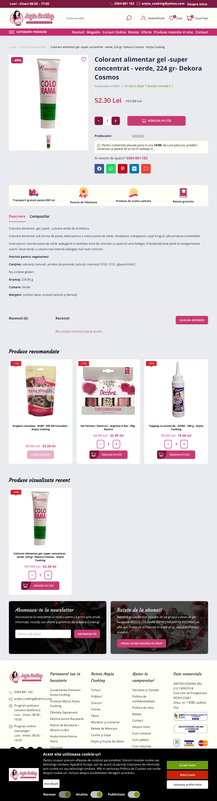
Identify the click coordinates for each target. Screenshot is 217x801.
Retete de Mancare (104, 729)
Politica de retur (143, 708)
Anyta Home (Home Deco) (63, 738)
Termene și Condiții (145, 690)
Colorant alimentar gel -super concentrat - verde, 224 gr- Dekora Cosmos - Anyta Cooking (40, 557)
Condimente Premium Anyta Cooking (65, 692)
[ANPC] (190, 717)
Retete (133, 32)
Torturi (96, 690)
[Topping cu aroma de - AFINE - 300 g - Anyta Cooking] (176, 391)
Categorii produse (31, 32)
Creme (95, 709)
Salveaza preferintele (188, 784)
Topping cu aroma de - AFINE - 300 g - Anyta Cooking (176, 427)
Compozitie (39, 216)
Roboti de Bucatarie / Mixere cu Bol (64, 727)
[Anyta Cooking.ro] (24, 774)
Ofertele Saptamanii (64, 713)
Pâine (95, 716)
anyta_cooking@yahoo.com (29, 699)
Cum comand (141, 733)
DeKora (138, 136)
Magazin (93, 32)
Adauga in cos (159, 121)
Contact (201, 32)
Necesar (49, 794)
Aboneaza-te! (87, 634)
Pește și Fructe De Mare (107, 742)
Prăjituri (96, 697)
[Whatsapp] (111, 168)
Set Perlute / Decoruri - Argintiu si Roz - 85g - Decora (108, 427)
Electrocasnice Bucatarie (66, 719)
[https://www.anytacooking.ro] (32, 18)
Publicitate (116, 794)
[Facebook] (99, 168)
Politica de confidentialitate (143, 699)
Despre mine (141, 727)
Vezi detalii (51, 784)
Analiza (82, 794)
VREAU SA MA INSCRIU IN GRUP (141, 643)
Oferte (146, 32)
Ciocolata (56, 748)
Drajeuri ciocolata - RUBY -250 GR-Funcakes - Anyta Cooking (41, 427)
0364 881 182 (137, 158)
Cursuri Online (114, 32)
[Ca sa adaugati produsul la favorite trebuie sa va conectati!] (83, 59)
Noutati (78, 32)
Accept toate (187, 765)
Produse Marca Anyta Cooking (64, 703)
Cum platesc (140, 740)
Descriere (17, 216)
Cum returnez (141, 746)
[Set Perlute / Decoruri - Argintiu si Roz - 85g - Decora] (108, 391)
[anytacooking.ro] (26, 677)
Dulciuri (96, 703)
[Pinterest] (122, 168)
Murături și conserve (105, 722)
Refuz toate (187, 775)
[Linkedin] (134, 168)
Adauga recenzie (191, 320)
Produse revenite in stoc (173, 32)
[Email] (146, 168)
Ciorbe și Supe (101, 735)
